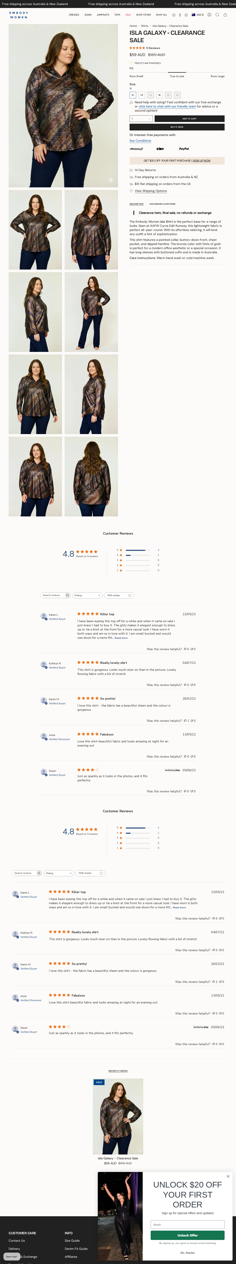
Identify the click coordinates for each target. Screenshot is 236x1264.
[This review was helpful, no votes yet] (185, 649)
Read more (121, 638)
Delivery (14, 1249)
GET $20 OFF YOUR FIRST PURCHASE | (177, 160)
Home (133, 26)
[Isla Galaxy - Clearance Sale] (118, 1116)
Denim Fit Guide (76, 1249)
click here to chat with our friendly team (167, 106)
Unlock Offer (188, 1235)
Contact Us (17, 1241)
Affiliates (71, 1257)
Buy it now (177, 127)
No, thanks (188, 1252)
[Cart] (225, 15)
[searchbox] (52, 595)
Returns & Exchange (23, 1257)
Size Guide (72, 1241)
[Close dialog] (228, 1176)
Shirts (144, 26)
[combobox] (87, 595)
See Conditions (140, 141)
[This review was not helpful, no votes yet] (192, 649)
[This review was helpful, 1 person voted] (185, 721)
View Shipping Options (151, 191)
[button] (74, 15)
